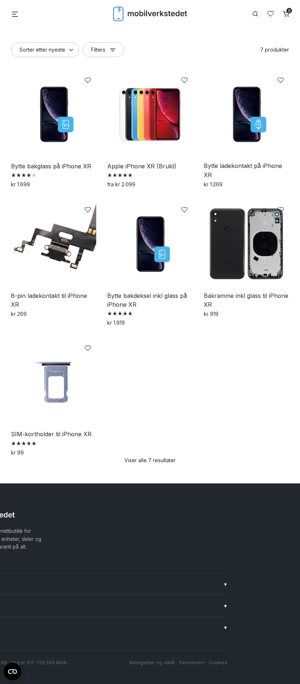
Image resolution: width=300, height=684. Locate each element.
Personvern (192, 662)
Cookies (218, 662)
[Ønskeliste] (270, 13)
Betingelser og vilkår (152, 662)
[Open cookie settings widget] (12, 670)
